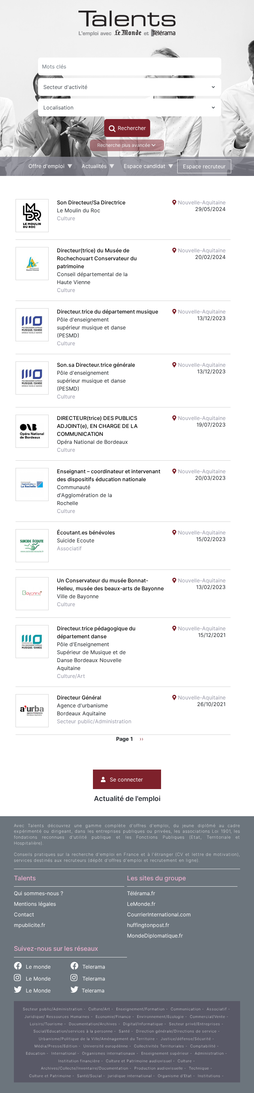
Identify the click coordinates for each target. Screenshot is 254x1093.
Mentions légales (35, 904)
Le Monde (36, 978)
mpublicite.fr (29, 925)
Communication (186, 1009)
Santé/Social (89, 1075)
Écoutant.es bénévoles (86, 532)
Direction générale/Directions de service (176, 1031)
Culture (185, 1061)
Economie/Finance (113, 1016)
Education (35, 1053)
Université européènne (105, 1046)
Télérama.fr (141, 893)
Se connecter (126, 779)
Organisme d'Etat (175, 1075)
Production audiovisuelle (158, 1068)
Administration (209, 1053)
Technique (199, 1068)
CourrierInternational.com (159, 914)
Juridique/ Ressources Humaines (57, 1016)
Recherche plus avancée (124, 145)
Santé (124, 1031)
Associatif (217, 1009)
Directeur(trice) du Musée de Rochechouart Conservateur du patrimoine (97, 258)
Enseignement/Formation (140, 1009)
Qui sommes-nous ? (38, 893)
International (63, 1053)
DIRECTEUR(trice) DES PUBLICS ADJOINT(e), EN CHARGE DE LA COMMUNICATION (97, 426)
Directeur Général (79, 697)
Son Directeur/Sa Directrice (91, 202)
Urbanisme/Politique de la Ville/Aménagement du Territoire (97, 1038)
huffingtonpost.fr (148, 925)
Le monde (37, 966)
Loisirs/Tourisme (46, 1024)
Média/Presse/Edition (55, 1046)
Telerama (93, 966)
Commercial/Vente (207, 1016)
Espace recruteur (204, 166)
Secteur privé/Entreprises (194, 1024)
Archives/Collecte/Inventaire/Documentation (84, 1068)
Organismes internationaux (108, 1053)
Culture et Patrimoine (50, 1075)
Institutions (209, 1075)
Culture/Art (99, 1009)
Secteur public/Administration (52, 1009)
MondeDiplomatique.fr (155, 935)
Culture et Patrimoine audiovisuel (139, 1061)
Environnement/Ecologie (160, 1016)
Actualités (91, 168)
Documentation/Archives (93, 1024)
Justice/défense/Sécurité (186, 1038)
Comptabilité (203, 1046)
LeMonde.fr (141, 904)
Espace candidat (141, 168)
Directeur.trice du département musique (107, 311)
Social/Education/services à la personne (73, 1031)
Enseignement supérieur (165, 1053)
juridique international (130, 1075)
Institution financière (79, 1061)
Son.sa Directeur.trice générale (96, 364)
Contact (24, 914)
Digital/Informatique (143, 1024)
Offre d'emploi (43, 168)
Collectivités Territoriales (159, 1046)
